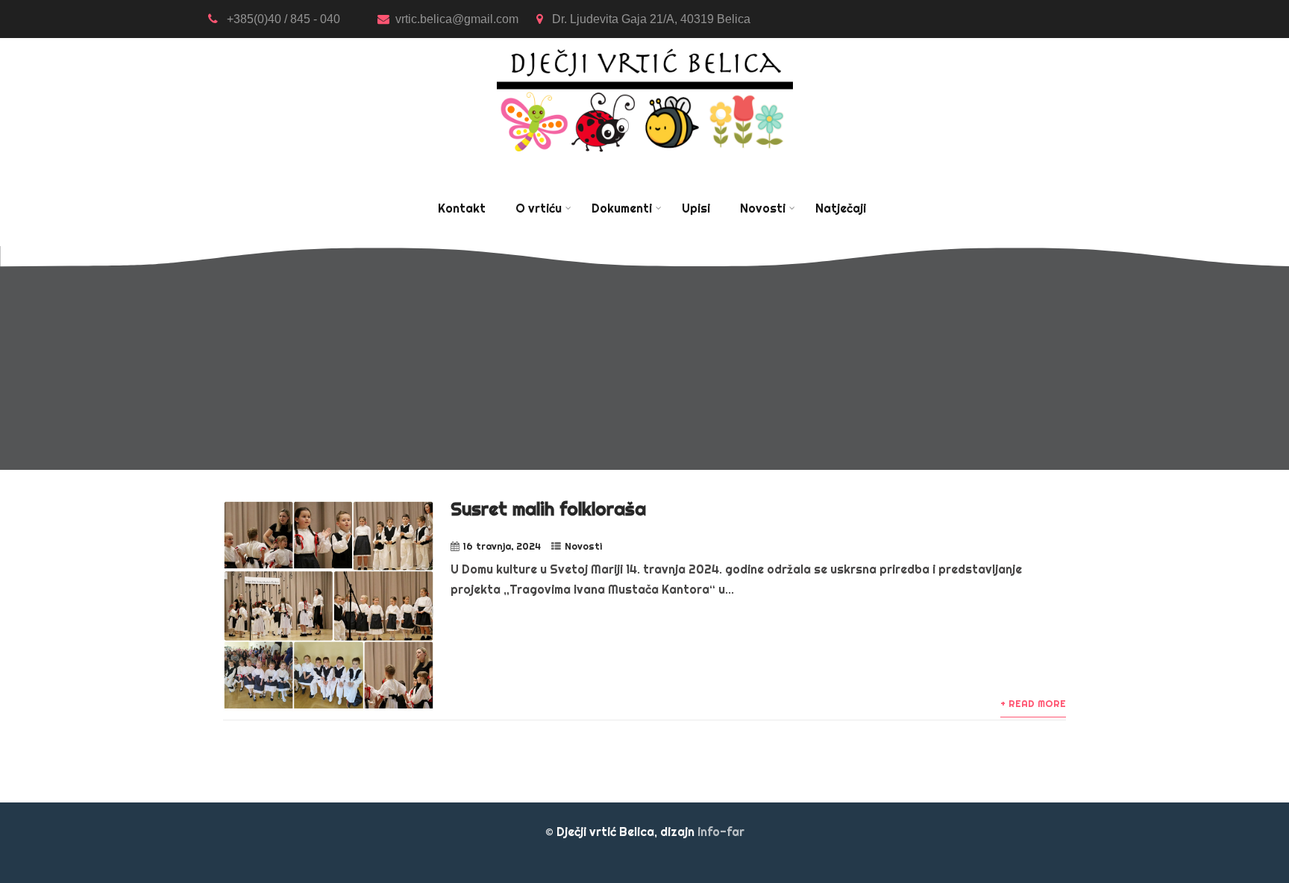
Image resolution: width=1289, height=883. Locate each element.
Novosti (762, 208)
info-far (720, 831)
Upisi (696, 208)
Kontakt (462, 208)
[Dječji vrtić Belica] (645, 47)
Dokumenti (622, 208)
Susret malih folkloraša (548, 508)
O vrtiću (538, 208)
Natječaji (840, 208)
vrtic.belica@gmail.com (458, 19)
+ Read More (1033, 703)
